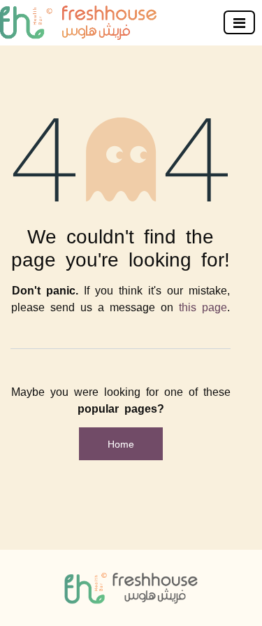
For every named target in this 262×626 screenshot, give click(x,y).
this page (203, 306)
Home (121, 443)
